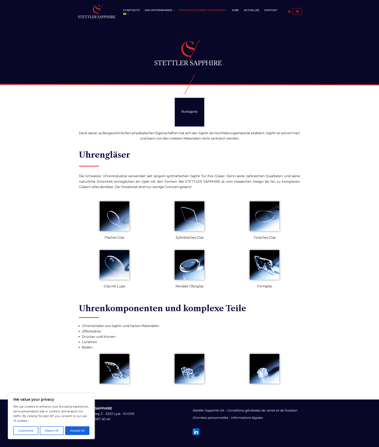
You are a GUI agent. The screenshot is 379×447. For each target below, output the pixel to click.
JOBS (235, 10)
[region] (51, 416)
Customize (25, 430)
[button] (173, 10)
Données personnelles (210, 418)
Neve (81, 442)
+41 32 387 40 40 (97, 419)
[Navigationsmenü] (297, 11)
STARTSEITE (131, 10)
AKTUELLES (251, 10)
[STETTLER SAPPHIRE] (96, 11)
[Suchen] (289, 11)
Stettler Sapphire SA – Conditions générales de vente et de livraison (244, 410)
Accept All (77, 430)
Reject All (52, 430)
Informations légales (247, 418)
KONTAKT (271, 10)
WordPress (121, 442)
